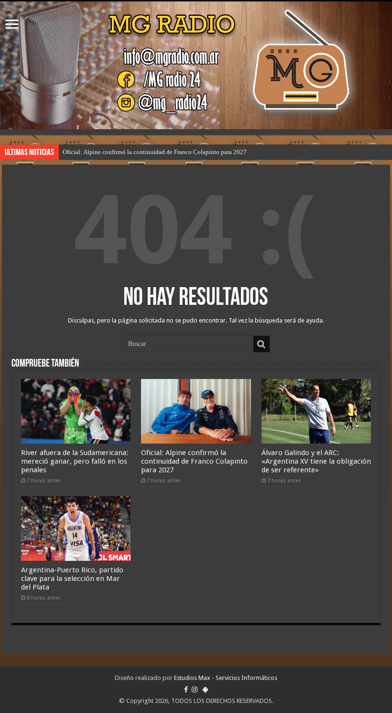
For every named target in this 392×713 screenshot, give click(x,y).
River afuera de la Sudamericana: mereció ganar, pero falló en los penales (74, 461)
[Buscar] (261, 344)
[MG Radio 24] (196, 65)
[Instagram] (194, 689)
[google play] (205, 689)
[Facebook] (186, 689)
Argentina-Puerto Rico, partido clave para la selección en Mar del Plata (72, 578)
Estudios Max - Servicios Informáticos (225, 677)
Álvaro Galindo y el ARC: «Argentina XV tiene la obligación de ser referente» (316, 461)
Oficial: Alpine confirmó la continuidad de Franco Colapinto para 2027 (155, 152)
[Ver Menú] (12, 25)
